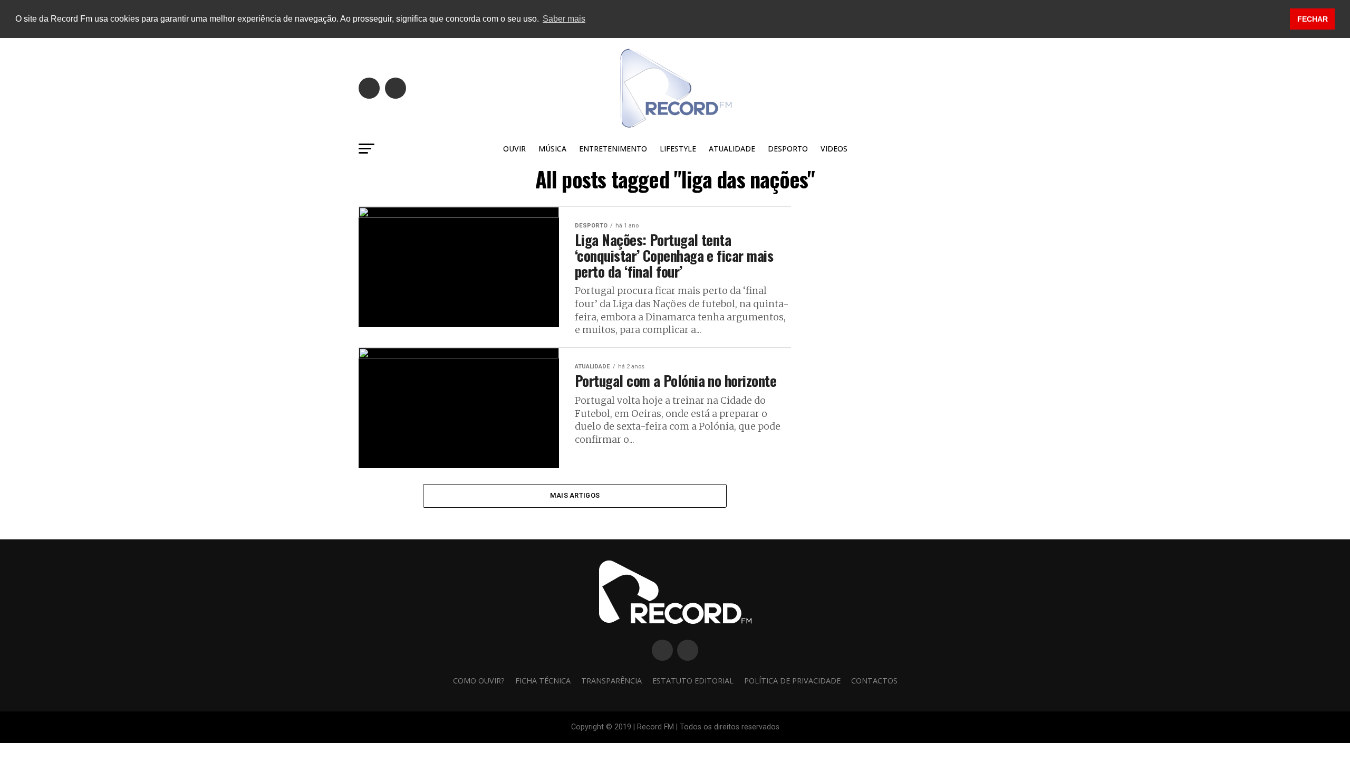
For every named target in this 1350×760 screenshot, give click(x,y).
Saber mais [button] (564, 18)
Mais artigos (575, 495)
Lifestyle (678, 149)
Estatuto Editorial (693, 681)
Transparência (611, 681)
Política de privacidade (792, 681)
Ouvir (514, 149)
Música (552, 149)
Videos (834, 149)
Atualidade (732, 149)
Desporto (788, 149)
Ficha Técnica (543, 681)
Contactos (874, 681)
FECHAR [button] (1312, 19)
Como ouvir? (479, 681)
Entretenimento (613, 149)
